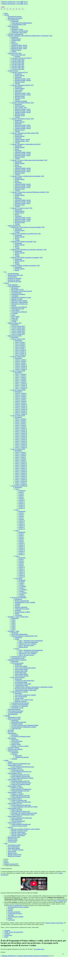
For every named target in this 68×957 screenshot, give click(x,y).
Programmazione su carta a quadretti (25, 602)
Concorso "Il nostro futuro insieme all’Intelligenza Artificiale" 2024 (30, 192)
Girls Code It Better (16, 741)
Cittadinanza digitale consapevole (17, 660)
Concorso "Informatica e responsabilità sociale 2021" (26, 144)
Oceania (13, 305)
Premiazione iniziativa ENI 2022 (20, 781)
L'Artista (13, 321)
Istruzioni (17, 56)
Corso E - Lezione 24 (21, 444)
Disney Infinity (15, 316)
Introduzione (14, 21)
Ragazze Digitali (16, 744)
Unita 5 (13, 626)
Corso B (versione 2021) (18, 327)
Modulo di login (12, 853)
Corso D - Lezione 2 (20, 393)
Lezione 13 (21, 503)
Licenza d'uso (8, 935)
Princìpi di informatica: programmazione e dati (24, 636)
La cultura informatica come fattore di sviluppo (24, 806)
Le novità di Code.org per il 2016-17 (21, 58)
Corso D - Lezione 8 (20, 401)
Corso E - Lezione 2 (20, 418)
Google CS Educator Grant (19, 800)
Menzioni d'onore (16, 50)
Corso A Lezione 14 (20, 355)
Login (2, 7)
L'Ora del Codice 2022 (17, 66)
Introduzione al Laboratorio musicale (21, 291)
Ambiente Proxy (16, 40)
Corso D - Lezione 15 (21, 410)
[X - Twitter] (17, 10)
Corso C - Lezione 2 (20, 374)
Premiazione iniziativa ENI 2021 (20, 790)
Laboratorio (14, 320)
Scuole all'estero (12, 276)
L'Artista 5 (21, 594)
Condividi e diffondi (13, 747)
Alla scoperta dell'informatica (19, 634)
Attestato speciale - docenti (22, 139)
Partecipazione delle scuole (15, 275)
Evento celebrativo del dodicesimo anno (19, 763)
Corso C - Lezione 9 (20, 382)
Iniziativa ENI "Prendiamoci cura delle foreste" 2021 (26, 233)
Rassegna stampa (12, 838)
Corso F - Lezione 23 (21, 476)
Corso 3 (17, 530)
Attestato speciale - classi (22, 141)
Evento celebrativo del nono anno (20, 776)
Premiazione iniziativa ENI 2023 (20, 774)
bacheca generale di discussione (54, 923)
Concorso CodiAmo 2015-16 (19, 72)
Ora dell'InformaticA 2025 (18, 24)
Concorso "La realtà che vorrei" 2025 (21, 208)
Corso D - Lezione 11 (21, 406)
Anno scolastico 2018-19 (15, 798)
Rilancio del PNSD (16, 810)
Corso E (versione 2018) (18, 415)
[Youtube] (8, 10)
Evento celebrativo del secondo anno (21, 818)
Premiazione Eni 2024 (17, 770)
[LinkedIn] (5, 10)
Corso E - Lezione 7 (20, 423)
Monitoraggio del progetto (15, 18)
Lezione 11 (21, 501)
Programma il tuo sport (17, 308)
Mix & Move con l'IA (17, 289)
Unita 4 (13, 624)
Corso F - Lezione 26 (21, 481)
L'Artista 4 (21, 591)
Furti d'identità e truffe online (23, 683)
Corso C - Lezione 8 (20, 380)
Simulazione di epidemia (18, 294)
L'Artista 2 (21, 584)
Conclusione (21, 596)
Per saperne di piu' (39, 949)
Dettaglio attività (23, 647)
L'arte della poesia (16, 292)
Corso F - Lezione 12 (21, 463)
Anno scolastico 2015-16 (15, 816)
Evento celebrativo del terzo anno (20, 811)
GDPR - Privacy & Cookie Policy (13, 932)
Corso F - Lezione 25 (21, 479)
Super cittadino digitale (21, 674)
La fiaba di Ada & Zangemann (19, 704)
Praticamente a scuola (17, 707)
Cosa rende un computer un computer (25, 695)
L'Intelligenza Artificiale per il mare (21, 297)
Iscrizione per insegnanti (14, 278)
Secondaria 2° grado (13, 631)
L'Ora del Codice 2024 (17, 69)
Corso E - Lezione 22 (21, 441)
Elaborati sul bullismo (21, 101)
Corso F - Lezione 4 (20, 454)
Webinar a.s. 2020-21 (17, 787)
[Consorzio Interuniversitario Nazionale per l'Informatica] (32, 955)
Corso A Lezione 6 (20, 347)
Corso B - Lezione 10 (21, 366)
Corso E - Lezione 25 (21, 446)
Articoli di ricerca (13, 840)
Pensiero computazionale (22, 600)
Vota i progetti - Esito (21, 107)
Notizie (6, 760)
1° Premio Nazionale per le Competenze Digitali (24, 725)
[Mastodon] (23, 10)
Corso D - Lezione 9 (20, 403)
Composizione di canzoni (22, 608)
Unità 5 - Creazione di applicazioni (28, 642)
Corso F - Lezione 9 (20, 460)
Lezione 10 (21, 500)
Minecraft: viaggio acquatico (19, 300)
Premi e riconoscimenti (14, 719)
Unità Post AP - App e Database (27, 644)
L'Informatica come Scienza (19, 32)
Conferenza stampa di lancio (19, 826)
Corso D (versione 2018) (18, 390)
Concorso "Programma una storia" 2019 (22, 118)
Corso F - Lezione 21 (21, 473)
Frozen (13, 315)
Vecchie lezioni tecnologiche (19, 486)
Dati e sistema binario (21, 696)
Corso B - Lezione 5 (20, 361)
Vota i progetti (19, 90)
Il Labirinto (14, 313)
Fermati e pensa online (21, 671)
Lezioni (17, 639)
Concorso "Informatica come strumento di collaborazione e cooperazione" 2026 (30, 35)
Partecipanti (14, 43)
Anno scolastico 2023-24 (15, 768)
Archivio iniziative (13, 751)
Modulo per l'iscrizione (14, 856)
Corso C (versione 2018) (18, 371)
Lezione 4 (21, 494)
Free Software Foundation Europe (20, 736)
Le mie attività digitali (21, 682)
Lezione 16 (21, 506)
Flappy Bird (14, 318)
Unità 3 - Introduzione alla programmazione (30, 640)
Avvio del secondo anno (18, 821)
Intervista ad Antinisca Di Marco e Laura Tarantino (25, 829)
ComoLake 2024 (16, 728)
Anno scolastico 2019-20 (15, 792)
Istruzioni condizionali (21, 607)
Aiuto (5, 843)
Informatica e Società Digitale (19, 31)
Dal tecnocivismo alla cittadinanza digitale (26, 688)
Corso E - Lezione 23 (21, 442)
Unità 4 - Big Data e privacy (26, 645)
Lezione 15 (21, 549)
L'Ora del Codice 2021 (17, 64)
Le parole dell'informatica (15, 712)
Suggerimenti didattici (14, 848)
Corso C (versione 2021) (18, 329)
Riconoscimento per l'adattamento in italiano (23, 727)
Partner (6, 937)
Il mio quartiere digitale (21, 669)
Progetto (6, 15)
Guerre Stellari (15, 310)
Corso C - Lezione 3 (20, 375)
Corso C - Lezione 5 (20, 377)
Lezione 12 (21, 545)
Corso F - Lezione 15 (21, 465)
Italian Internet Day (16, 819)
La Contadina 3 (22, 592)
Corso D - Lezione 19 (21, 414)
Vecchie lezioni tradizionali (18, 597)
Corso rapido (18, 578)
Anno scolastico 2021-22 (15, 779)
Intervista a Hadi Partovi (18, 835)
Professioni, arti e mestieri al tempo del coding (24, 813)
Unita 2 (13, 621)
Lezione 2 (21, 533)
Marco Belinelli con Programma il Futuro (22, 814)
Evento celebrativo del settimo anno (21, 789)
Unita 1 (13, 620)
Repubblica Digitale (16, 723)
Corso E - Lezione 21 (21, 439)
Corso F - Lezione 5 (20, 455)
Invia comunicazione (13, 846)
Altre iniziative (12, 738)
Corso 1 (17, 489)
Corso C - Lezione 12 (21, 385)
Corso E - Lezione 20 (21, 438)
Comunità (7, 715)
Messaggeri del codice (14, 837)
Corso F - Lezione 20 (21, 471)
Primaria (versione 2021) (15, 323)
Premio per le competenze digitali (20, 784)
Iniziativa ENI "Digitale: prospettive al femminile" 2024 (26, 257)
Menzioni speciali (20, 98)
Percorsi (6, 283)
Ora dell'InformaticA (13, 19)
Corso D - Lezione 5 (20, 396)
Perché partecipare (13, 26)
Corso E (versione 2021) (18, 332)
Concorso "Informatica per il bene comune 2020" (25, 133)
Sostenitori (14, 758)
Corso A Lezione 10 (20, 350)
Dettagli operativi (16, 39)
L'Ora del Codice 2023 (17, 67)
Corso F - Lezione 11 (21, 462)
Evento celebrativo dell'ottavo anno (21, 782)
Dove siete (11, 731)
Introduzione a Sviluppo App (19, 304)
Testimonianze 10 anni (14, 717)
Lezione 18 (21, 508)
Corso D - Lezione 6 (20, 398)
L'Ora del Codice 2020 (17, 62)
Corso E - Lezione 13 (21, 430)
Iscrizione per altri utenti (14, 281)
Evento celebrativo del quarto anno (21, 805)
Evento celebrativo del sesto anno (20, 797)
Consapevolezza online (21, 685)
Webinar (10, 762)
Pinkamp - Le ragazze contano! (20, 746)
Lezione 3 (21, 492)
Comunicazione (12, 842)
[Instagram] (14, 10)
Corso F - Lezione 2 (20, 452)
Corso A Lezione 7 (20, 348)
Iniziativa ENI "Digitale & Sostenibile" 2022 (23, 241)
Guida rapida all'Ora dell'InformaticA (21, 23)
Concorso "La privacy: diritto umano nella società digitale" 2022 (29, 160)
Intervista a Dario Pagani (18, 832)
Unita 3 (13, 623)
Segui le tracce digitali (21, 666)
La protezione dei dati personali (20, 703)
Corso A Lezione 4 (20, 345)
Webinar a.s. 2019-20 (17, 794)
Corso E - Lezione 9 (20, 426)
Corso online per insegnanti (15, 711)
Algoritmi (17, 604)
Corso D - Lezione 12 (21, 407)
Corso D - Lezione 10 (21, 404)
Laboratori (14, 754)
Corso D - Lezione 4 (20, 395)
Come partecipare (13, 284)
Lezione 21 (21, 554)
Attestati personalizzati (14, 709)
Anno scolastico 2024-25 (15, 765)
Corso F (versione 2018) (18, 449)
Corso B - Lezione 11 (21, 367)
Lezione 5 (21, 495)
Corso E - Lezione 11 (21, 428)
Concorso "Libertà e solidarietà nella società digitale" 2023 (27, 176)
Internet (17, 613)
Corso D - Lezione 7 (20, 399)
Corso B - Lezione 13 (21, 369)
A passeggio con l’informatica (19, 706)
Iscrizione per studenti (14, 280)
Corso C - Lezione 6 (20, 379)
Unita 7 (13, 629)
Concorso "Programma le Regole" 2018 (22, 102)
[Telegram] (20, 10)
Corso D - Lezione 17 (21, 412)
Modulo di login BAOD (14, 854)
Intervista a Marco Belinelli (18, 834)
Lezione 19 (21, 529)
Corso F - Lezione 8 (20, 458)
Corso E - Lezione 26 (21, 447)
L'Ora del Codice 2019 (17, 61)
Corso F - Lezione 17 (21, 468)
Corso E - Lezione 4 (20, 420)
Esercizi (17, 648)
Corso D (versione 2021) (18, 331)
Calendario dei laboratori (22, 757)
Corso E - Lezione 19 (21, 436)
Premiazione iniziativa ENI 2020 (20, 795)
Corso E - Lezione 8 (20, 425)
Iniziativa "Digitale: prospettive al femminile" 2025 (25, 265)
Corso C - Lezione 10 (21, 383)
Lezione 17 (21, 527)
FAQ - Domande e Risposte (15, 849)
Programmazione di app (18, 658)
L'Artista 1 (21, 583)
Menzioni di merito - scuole (19, 48)
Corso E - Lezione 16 (21, 433)
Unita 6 (13, 628)
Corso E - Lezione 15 (21, 431)
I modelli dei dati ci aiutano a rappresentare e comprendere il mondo (34, 687)
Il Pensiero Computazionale (15, 34)
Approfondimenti (12, 714)
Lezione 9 (21, 565)
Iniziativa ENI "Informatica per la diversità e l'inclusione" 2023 (28, 249)
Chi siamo (7, 930)
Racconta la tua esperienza (15, 749)
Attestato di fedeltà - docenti (19, 45)
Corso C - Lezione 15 (21, 388)
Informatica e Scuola (17, 29)
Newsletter (11, 730)
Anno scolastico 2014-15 (15, 822)
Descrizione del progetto (14, 16)
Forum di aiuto (12, 851)
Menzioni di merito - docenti (19, 47)
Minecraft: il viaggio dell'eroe (19, 302)
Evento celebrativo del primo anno (21, 824)
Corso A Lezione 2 (20, 343)
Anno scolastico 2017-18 (15, 803)
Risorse (13, 42)
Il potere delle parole (20, 672)
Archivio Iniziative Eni (14, 225)
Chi (5, 272)
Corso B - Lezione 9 (20, 364)
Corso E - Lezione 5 (20, 422)
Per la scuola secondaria (18, 677)
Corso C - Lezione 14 (21, 387)
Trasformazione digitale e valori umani (25, 690)
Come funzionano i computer (19, 691)
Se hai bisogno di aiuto (14, 845)
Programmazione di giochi (18, 656)
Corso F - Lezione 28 (21, 484)
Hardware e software (21, 701)
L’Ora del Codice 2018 (17, 59)
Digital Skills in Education (18, 722)
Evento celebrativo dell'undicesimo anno (22, 766)
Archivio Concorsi (13, 70)
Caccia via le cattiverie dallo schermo (25, 668)
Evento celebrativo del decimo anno (21, 771)
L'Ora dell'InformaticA (14, 286)
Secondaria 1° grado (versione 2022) (18, 616)
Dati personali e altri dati (22, 675)
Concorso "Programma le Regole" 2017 (22, 85)
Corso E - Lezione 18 (21, 434)
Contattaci (7, 933)
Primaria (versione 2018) (15, 335)
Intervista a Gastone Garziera (19, 830)
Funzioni (17, 605)
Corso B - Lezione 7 (20, 363)
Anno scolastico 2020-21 (15, 786)
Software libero (12, 733)
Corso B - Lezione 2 (20, 359)
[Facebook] (2, 10)
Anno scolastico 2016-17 (15, 808)
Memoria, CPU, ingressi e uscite (24, 699)
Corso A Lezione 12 (20, 353)
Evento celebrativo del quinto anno (21, 802)
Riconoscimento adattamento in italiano (22, 778)
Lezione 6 (21, 516)
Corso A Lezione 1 (20, 342)
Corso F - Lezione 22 (21, 474)
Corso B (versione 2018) (18, 356)
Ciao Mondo (14, 296)
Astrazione (18, 610)
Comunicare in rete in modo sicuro (24, 680)
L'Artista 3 (21, 588)
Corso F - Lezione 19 (21, 470)
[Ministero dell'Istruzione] (8, 955)
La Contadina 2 (22, 589)
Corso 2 (17, 509)
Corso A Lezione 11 (20, 351)
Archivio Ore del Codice (15, 53)
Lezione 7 (21, 497)
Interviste (10, 827)
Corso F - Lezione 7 (20, 457)
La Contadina (22, 586)
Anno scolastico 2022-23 (15, 773)
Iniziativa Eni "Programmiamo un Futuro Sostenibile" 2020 (27, 227)
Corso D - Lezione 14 (21, 409)
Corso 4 (17, 556)
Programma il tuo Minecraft (19, 307)
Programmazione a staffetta (22, 612)
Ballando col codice (16, 299)
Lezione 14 (21, 505)
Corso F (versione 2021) (18, 334)
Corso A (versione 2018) (18, 339)
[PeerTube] (11, 10)
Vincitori (13, 51)
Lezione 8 (21, 498)
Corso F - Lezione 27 (21, 482)
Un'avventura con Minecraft (19, 312)
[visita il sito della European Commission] (51, 955)
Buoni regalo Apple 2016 (18, 55)
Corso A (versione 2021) (18, 326)
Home (6, 13)
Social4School (15, 743)
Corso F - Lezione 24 (21, 478)
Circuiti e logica (19, 698)
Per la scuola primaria (17, 663)
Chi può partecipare (13, 273)
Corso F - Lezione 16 (21, 466)
